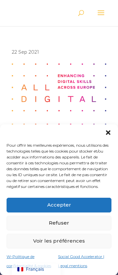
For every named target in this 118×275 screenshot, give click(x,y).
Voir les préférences (59, 241)
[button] (108, 132)
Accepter (59, 205)
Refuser (59, 223)
